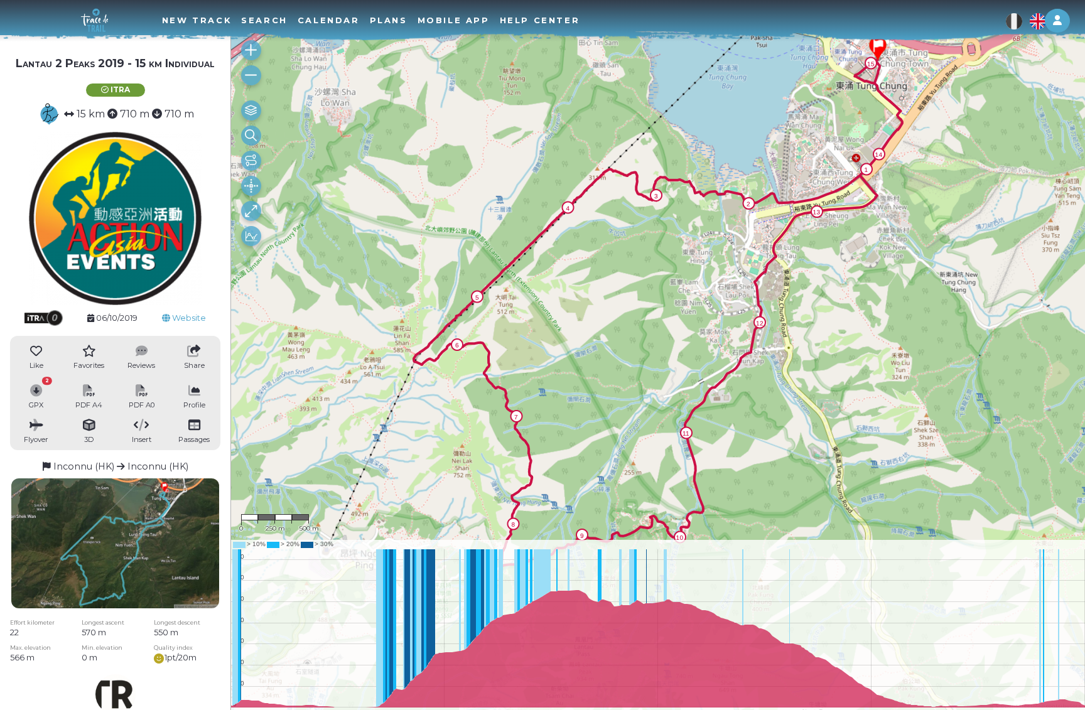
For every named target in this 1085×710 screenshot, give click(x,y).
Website (188, 318)
